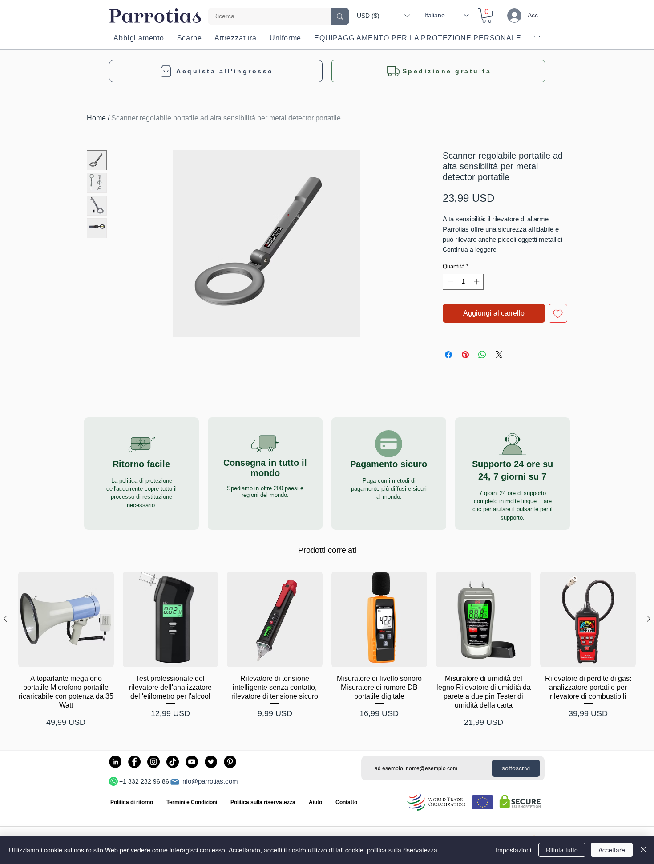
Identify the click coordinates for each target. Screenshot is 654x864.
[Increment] (477, 281)
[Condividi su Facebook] (448, 354)
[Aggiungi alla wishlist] (558, 313)
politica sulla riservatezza (402, 849)
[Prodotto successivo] (648, 618)
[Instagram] (153, 762)
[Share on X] (499, 354)
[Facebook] (134, 762)
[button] (383, 15)
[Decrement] (449, 281)
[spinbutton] (463, 281)
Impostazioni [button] (513, 849)
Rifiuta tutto (562, 849)
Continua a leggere (470, 249)
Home (96, 118)
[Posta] (175, 782)
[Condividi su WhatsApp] (482, 354)
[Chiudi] (643, 850)
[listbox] (383, 15)
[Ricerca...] (340, 16)
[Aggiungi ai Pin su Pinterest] (465, 354)
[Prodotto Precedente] (5, 618)
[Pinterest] (230, 762)
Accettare (611, 849)
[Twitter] (211, 762)
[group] (327, 650)
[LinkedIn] (115, 762)
